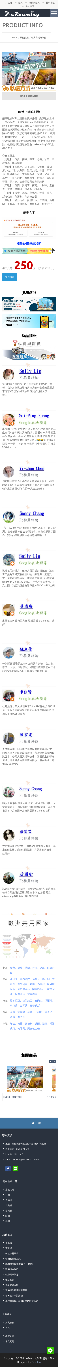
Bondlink (36, 1362)
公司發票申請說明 (14, 1295)
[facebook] (8, 1168)
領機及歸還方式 (13, 1258)
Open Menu (54, 13)
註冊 (10, 2)
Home (14, 37)
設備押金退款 (11, 1269)
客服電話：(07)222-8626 (17, 1149)
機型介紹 (24, 37)
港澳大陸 (9, 1189)
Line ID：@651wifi (14, 1154)
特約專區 (50, 2)
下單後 (8, 1248)
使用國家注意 (11, 1274)
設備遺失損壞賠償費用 (16, 1290)
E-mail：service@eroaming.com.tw (22, 1159)
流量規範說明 (11, 1285)
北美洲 (8, 1205)
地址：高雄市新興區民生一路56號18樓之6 (25, 1143)
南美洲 (8, 1210)
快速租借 (29, 6)
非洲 (7, 1221)
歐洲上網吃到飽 (38, 37)
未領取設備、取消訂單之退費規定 (21, 1301)
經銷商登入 (34, 2)
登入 (20, 2)
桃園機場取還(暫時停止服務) (19, 1264)
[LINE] (15, 1168)
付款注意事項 (11, 1253)
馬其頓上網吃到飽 (12, 1097)
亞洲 (7, 1195)
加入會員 (9, 1322)
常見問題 (9, 1341)
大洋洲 (8, 1200)
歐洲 (7, 1216)
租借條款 (9, 1280)
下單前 (8, 1243)
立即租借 (9, 277)
